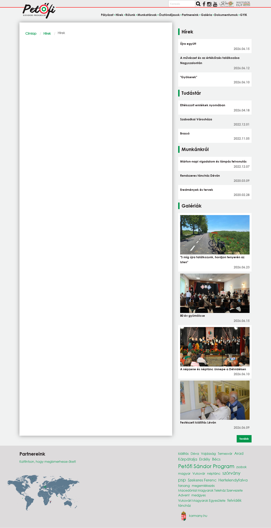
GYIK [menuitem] (243, 15)
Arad (238, 453)
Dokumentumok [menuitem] (226, 15)
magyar (184, 473)
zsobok (241, 467)
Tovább (244, 438)
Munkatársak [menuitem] (147, 15)
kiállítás (183, 453)
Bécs (216, 459)
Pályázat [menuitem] (107, 15)
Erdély (204, 459)
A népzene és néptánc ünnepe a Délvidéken (213, 369)
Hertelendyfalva (233, 480)
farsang (184, 485)
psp (182, 479)
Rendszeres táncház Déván (200, 175)
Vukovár (198, 473)
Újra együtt (188, 43)
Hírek (47, 33)
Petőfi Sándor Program (206, 466)
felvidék (234, 500)
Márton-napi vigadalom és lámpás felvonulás (213, 161)
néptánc (213, 473)
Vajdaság (208, 453)
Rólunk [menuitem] (130, 15)
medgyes (198, 495)
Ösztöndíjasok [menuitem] (169, 15)
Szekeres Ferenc (202, 480)
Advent (183, 495)
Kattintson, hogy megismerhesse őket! (47, 461)
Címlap (31, 33)
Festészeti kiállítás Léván (198, 422)
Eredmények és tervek (196, 189)
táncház (184, 505)
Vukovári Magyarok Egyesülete (201, 500)
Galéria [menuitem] (206, 15)
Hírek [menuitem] (119, 15)
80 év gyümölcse (192, 315)
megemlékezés (203, 485)
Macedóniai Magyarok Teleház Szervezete (210, 490)
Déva (195, 453)
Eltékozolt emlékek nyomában (202, 105)
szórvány (231, 473)
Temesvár (225, 453)
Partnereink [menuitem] (190, 15)
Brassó (185, 133)
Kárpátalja (187, 459)
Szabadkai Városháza (196, 119)
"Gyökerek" (188, 77)
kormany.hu (198, 515)
